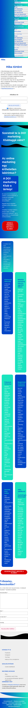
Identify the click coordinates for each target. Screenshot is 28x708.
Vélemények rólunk (19, 22)
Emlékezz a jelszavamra (14, 108)
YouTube (7, 657)
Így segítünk (18, 5)
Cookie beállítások (10, 666)
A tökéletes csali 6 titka (11, 676)
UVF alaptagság (18, 8)
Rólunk (16, 18)
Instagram (7, 655)
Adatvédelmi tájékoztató (14, 703)
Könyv (15, 7)
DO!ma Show (17, 2)
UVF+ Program (18, 10)
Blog (15, 0)
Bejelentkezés (19, 27)
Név (1, 611)
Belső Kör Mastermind (20, 14)
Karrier (16, 20)
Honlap (2, 622)
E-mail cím (3, 616)
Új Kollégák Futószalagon (20, 16)
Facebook (7, 652)
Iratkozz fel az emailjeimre (12, 659)
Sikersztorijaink (18, 24)
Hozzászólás (4, 592)
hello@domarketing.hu (7, 88)
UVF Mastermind (18, 12)
